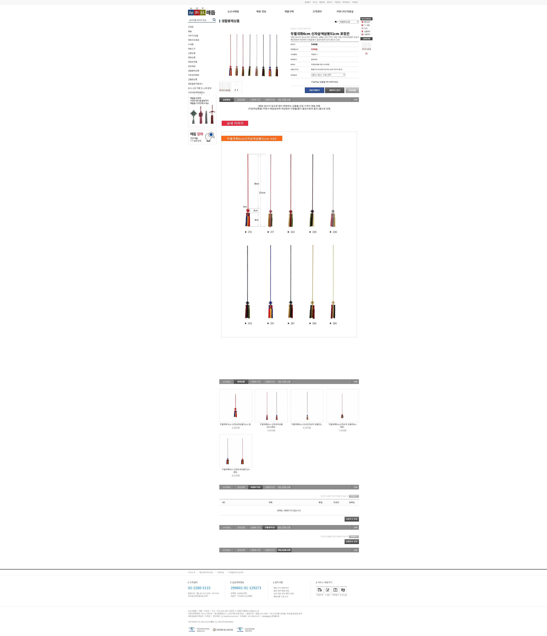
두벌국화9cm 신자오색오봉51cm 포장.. (236, 470)
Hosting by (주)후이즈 (270, 616)
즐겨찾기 (308, 2)
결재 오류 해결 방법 (281, 590)
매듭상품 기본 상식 (281, 596)
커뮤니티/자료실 (345, 11)
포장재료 (191, 66)
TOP (355, 100)
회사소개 (191, 572)
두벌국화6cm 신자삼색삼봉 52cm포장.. (271, 425)
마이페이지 (346, 2)
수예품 (191, 44)
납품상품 (191, 53)
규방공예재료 (193, 74)
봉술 (190, 31)
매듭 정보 (261, 11)
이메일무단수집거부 (236, 572)
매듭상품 (191, 57)
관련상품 (241, 99)
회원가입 (322, 2)
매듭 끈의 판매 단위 (281, 587)
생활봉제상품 (193, 70)
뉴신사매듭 (233, 11)
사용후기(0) (255, 99)
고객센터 (355, 2)
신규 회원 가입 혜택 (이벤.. (284, 593)
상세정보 (226, 99)
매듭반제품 (192, 61)
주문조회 (337, 2)
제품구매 (289, 11)
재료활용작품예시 (195, 83)
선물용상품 (192, 79)
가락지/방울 (193, 35)
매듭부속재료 (193, 39)
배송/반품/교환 (284, 99)
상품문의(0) (270, 99)
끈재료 (191, 26)
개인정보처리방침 (206, 572)
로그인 (315, 2)
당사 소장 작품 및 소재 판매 (199, 88)
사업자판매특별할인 (196, 92)
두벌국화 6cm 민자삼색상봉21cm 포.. (236, 424)
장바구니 (330, 2)
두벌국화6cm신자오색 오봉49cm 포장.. (342, 425)
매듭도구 (191, 48)
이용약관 (220, 572)
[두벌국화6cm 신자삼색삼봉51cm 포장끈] (366, 45)
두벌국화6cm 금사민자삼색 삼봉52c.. (307, 424)
